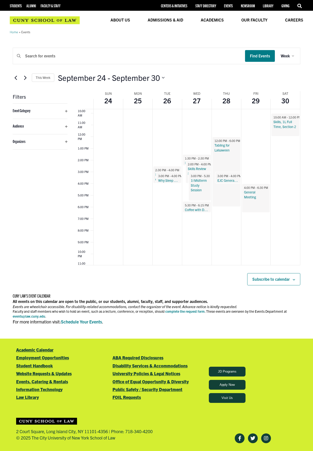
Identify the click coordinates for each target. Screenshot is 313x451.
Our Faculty (254, 19)
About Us (120, 19)
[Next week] (25, 78)
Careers (294, 19)
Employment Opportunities (42, 357)
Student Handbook (34, 365)
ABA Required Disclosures (137, 357)
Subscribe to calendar (271, 279)
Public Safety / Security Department (147, 389)
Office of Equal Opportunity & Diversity (150, 381)
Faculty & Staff (51, 5)
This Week (43, 77)
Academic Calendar (35, 350)
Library (268, 5)
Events (228, 5)
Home (14, 32)
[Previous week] (16, 78)
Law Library (27, 397)
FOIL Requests (126, 397)
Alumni (31, 5)
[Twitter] (253, 438)
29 (256, 100)
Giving (285, 5)
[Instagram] (266, 438)
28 (226, 100)
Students (16, 5)
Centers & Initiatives (174, 5)
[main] (156, 186)
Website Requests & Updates (44, 373)
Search (300, 5)
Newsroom (248, 5)
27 (197, 100)
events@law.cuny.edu (29, 316)
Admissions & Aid (165, 19)
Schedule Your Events (81, 321)
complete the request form (185, 311)
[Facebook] (240, 438)
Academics (212, 19)
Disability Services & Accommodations (150, 365)
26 (167, 100)
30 (285, 100)
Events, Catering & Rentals (42, 381)
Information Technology (39, 389)
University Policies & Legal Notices (146, 373)
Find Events (260, 55)
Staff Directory (205, 5)
